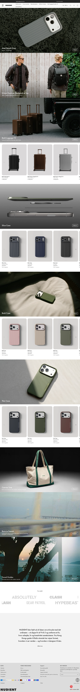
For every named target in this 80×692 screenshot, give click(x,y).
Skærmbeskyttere (34, 4)
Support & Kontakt (44, 672)
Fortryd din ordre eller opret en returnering (49, 674)
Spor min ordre (43, 676)
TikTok (41, 683)
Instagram (22, 683)
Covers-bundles (26, 4)
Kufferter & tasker (42, 4)
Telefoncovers (18, 4)
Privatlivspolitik (23, 672)
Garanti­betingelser (24, 674)
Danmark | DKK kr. (76, 683)
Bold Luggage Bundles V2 (53, 4)
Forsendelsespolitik (44, 668)
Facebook (3, 683)
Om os (21, 668)
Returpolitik (42, 670)
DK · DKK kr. (65, 5)
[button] (2, 5)
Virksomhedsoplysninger (25, 676)
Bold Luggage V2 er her (20, 1)
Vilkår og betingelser (24, 670)
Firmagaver (3, 676)
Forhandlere (3, 674)
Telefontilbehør (19, 6)
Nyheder (2, 668)
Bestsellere (3, 670)
